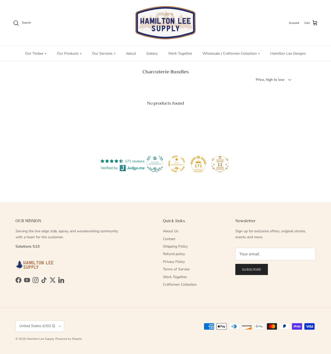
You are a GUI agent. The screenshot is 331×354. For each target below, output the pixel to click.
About (131, 53)
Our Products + (69, 53)
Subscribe (251, 270)
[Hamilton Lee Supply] (165, 23)
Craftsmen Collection (180, 284)
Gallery (152, 53)
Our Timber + (36, 53)
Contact (169, 238)
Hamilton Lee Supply (40, 339)
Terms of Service (176, 269)
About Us (170, 231)
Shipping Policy (175, 246)
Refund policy (174, 253)
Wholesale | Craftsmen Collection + (231, 53)
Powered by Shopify (68, 339)
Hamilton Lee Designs (288, 53)
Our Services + (104, 53)
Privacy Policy (174, 261)
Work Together (180, 53)
